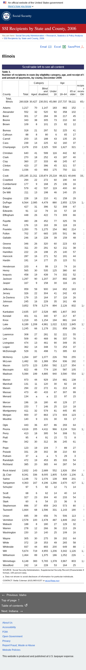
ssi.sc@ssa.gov (52, 580)
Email (43, 46)
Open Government (12, 636)
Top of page (9, 600)
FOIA (5, 631)
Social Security (22, 16)
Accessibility (9, 627)
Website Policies (11, 650)
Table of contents (12, 605)
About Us (7, 622)
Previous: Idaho (16, 595)
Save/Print (74, 46)
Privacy (6, 641)
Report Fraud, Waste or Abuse (18, 645)
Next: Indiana (9, 611)
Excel (57, 46)
